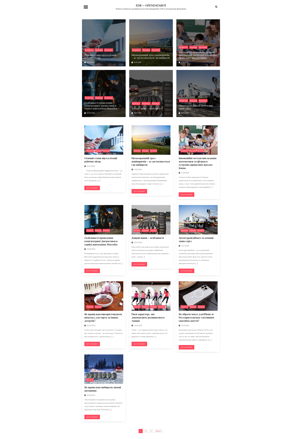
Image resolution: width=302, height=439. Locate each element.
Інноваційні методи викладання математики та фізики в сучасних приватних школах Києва (198, 55)
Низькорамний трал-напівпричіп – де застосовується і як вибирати (151, 56)
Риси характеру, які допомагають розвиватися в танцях (148, 317)
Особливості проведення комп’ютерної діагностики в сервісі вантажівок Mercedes (100, 105)
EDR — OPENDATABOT (151, 5)
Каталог (136, 103)
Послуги (109, 50)
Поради (99, 50)
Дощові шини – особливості (147, 108)
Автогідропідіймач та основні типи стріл (196, 107)
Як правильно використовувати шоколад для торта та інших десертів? (103, 317)
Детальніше (92, 188)
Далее (158, 431)
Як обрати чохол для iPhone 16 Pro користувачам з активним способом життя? (196, 317)
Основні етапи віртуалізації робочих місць (100, 56)
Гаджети (184, 307)
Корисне (89, 50)
